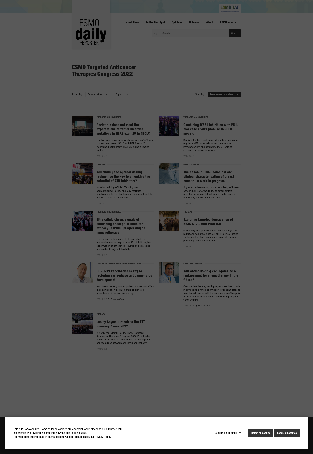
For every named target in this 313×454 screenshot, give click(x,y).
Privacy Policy (103, 436)
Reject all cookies (260, 433)
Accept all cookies (287, 433)
